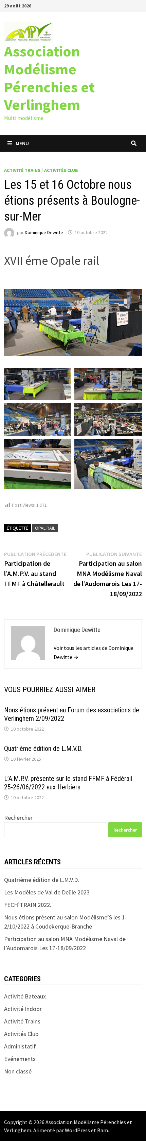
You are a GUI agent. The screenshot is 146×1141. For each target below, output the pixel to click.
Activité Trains (22, 170)
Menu (22, 143)
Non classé (18, 1071)
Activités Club (61, 170)
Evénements (20, 1059)
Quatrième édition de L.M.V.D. (43, 748)
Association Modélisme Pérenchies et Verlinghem (49, 78)
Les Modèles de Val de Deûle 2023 (47, 892)
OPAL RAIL (45, 528)
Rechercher (18, 817)
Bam (102, 1130)
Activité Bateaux (25, 996)
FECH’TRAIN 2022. (27, 905)
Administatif (20, 1046)
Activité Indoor (23, 1009)
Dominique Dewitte (44, 232)
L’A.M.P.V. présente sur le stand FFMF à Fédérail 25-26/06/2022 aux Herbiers (68, 783)
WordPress (77, 1130)
